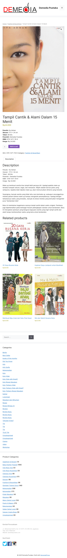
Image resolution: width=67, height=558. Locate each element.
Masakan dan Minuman (11, 400)
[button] (61, 29)
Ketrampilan (7, 491)
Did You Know (7, 361)
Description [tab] (9, 159)
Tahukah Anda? (8, 421)
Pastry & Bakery (8, 503)
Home (4, 24)
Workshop (6, 447)
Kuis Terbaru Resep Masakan (13, 391)
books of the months (10, 358)
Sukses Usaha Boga (10, 512)
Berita (5, 352)
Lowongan (6, 397)
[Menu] (62, 7)
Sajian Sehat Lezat (9, 509)
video (4, 444)
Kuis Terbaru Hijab (9, 385)
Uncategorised (8, 435)
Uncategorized (8, 438)
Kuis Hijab (6, 376)
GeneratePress (45, 555)
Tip (4, 424)
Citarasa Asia (7, 474)
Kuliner (5, 394)
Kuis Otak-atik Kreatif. (10, 379)
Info (4, 364)
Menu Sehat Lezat (9, 500)
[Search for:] (16, 337)
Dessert (5, 479)
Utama (5, 441)
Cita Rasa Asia (8, 468)
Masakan (6, 497)
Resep (5, 403)
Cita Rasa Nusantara (10, 471)
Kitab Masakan (8, 494)
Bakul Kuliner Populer (10, 465)
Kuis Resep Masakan (10, 382)
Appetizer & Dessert (10, 462)
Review (5, 409)
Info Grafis (6, 367)
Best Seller (6, 355)
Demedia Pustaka (48, 8)
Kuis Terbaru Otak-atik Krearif (13, 388)
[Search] (31, 337)
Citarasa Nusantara (9, 476)
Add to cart (14, 146)
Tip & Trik (6, 432)
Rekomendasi (7, 506)
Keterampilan (7, 370)
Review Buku (7, 412)
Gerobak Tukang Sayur (11, 485)
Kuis (4, 373)
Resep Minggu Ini (9, 406)
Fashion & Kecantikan (14, 24)
